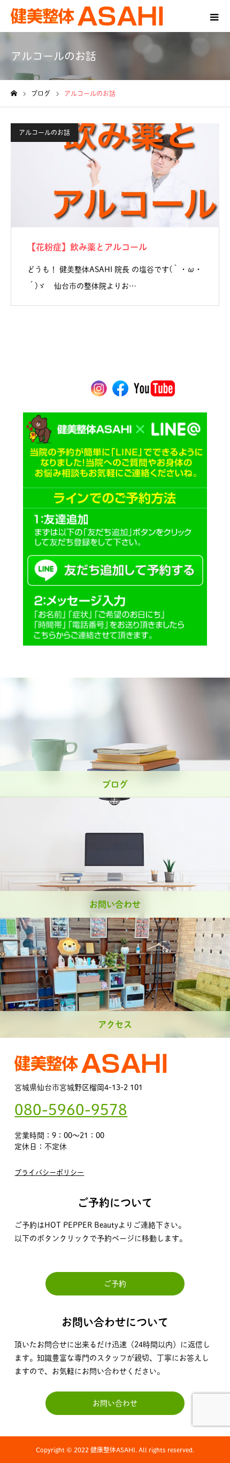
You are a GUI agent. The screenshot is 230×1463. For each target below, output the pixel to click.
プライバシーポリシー (49, 1172)
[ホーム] (14, 93)
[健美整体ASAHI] (87, 16)
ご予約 (115, 1283)
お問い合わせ (115, 1403)
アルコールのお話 (44, 132)
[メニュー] (214, 16)
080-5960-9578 (70, 1109)
